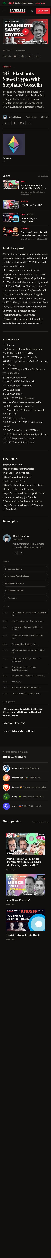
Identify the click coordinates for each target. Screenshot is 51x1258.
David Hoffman (15, 117)
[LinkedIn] (21, 553)
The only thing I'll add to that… (20, 644)
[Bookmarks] (14, 123)
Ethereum (7, 67)
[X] (15, 553)
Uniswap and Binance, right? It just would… (22, 628)
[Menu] (5, 11)
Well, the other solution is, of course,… (24, 676)
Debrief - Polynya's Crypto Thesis (18, 731)
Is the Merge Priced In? (14, 723)
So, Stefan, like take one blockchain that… (23, 637)
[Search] (32, 11)
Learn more (40, 3)
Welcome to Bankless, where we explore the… (25, 614)
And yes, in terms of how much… (21, 688)
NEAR (11, 3)
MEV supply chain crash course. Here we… (24, 651)
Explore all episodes (40, 822)
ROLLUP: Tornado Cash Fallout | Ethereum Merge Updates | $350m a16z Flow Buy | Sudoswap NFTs (23, 712)
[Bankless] (18, 11)
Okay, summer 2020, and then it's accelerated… (22, 660)
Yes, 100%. (12, 682)
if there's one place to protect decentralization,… (20, 668)
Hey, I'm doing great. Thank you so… (23, 621)
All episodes (43, 176)
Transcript (9, 521)
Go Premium (43, 11)
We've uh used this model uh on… (22, 694)
